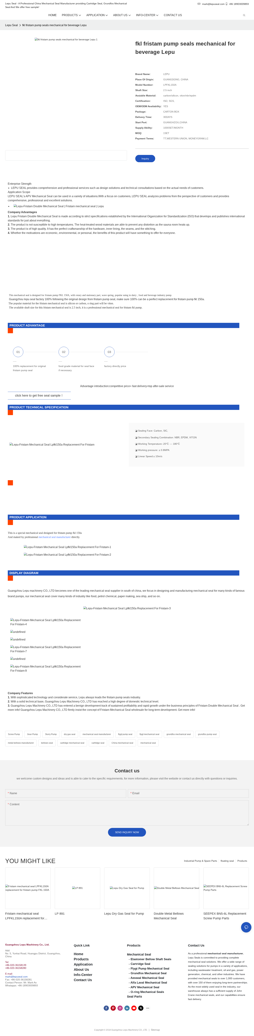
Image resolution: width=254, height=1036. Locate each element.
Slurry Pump (51, 734)
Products (242, 860)
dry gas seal (69, 734)
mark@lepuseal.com (16, 976)
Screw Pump (14, 734)
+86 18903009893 (239, 4)
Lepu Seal (11, 25)
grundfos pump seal (207, 734)
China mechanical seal (122, 743)
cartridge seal (98, 743)
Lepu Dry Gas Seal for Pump (124, 913)
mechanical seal (148, 743)
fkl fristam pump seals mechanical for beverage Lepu (54, 25)
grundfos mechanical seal (179, 734)
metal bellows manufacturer (21, 743)
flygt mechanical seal (149, 734)
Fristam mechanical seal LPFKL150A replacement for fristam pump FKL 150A (24, 916)
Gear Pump (32, 734)
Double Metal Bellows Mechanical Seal (169, 916)
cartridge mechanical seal (72, 743)
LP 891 (60, 913)
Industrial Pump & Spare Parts (200, 860)
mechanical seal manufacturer (55, 537)
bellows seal (47, 743)
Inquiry (145, 158)
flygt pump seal (125, 734)
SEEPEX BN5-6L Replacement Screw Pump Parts (224, 916)
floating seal (227, 860)
